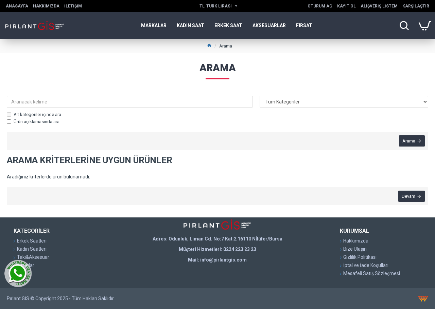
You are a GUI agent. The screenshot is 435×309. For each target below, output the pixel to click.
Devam (408, 196)
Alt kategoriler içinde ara (37, 114)
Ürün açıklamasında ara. (37, 121)
